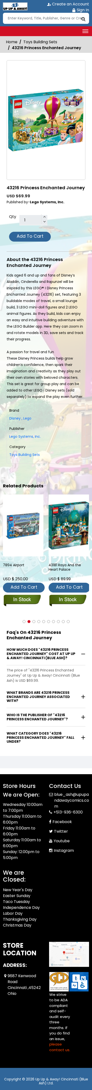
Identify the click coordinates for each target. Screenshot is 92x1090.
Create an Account (70, 4)
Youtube (62, 835)
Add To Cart (30, 236)
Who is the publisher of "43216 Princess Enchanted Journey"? (37, 717)
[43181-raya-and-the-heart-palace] (69, 525)
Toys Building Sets (40, 42)
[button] (24, 621)
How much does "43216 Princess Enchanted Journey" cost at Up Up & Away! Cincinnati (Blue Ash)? (41, 653)
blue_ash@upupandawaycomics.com (71, 794)
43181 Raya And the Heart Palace (65, 567)
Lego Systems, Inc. (25, 436)
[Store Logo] (15, 6)
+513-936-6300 (68, 806)
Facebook (62, 816)
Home (11, 42)
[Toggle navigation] (85, 31)
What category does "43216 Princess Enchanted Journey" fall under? (40, 737)
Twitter (61, 825)
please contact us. (59, 1041)
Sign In (82, 10)
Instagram (64, 844)
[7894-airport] (23, 525)
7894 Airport (13, 565)
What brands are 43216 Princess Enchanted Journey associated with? (38, 696)
